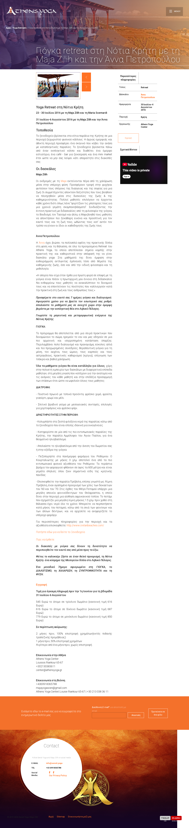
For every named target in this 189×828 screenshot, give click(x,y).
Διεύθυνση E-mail (101, 707)
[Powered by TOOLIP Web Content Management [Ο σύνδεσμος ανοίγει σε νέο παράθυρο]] (165, 818)
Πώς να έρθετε (45, 539)
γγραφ (41, 584)
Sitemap (61, 816)
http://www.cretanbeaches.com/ (85, 525)
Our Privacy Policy (58, 775)
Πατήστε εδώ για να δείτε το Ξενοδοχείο (60, 532)
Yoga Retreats (20, 28)
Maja (64, 181)
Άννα (42, 242)
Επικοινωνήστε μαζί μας (80, 816)
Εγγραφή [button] (128, 138)
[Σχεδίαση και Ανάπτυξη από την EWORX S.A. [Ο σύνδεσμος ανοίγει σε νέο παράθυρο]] (176, 818)
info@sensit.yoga (54, 763)
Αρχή (8, 28)
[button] (86, 77)
